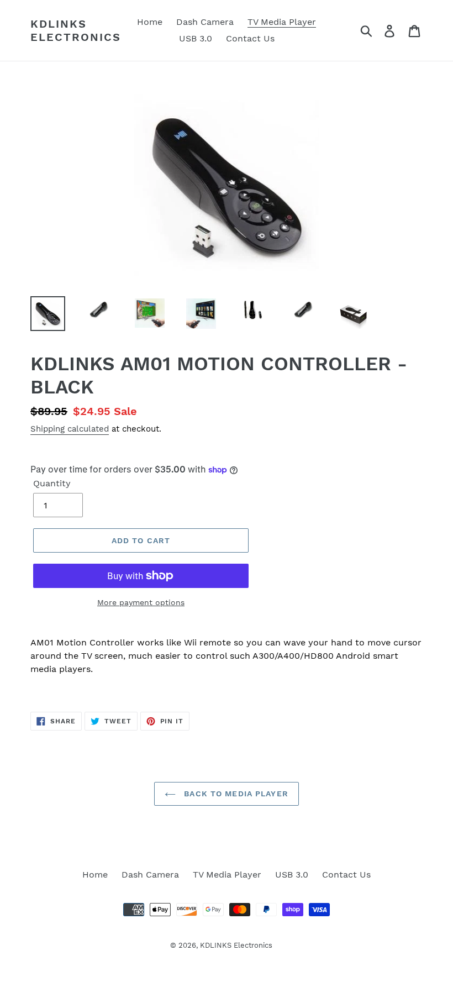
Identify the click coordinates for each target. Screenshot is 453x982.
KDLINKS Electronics (75, 30)
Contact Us (346, 874)
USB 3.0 (291, 874)
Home (95, 874)
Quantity (52, 483)
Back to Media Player (234, 793)
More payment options (141, 602)
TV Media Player (227, 874)
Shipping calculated (69, 429)
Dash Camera (150, 874)
